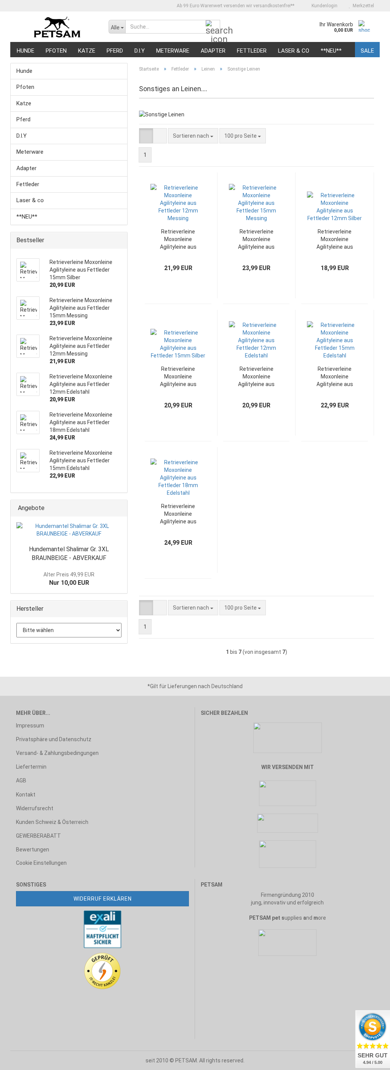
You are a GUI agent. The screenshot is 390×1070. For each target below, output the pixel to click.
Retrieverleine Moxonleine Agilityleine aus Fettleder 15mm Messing (256, 239)
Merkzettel (362, 5)
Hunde (25, 50)
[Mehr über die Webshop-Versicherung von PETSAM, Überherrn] (102, 928)
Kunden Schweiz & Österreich (52, 822)
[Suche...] (213, 27)
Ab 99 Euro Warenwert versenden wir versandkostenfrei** (235, 5)
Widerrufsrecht (34, 808)
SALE (367, 50)
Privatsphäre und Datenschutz (53, 739)
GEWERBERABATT (38, 836)
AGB (21, 780)
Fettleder (252, 50)
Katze (86, 50)
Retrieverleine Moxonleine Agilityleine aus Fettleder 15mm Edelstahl (335, 377)
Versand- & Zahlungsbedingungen (57, 753)
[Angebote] (119, 508)
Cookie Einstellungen (41, 863)
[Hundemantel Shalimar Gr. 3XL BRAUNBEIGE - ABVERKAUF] (68, 529)
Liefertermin (31, 767)
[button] (146, 135)
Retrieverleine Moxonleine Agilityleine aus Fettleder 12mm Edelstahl (256, 377)
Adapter (213, 50)
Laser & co (293, 50)
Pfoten (56, 50)
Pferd (115, 50)
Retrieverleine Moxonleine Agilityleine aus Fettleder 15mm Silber (178, 377)
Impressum (30, 725)
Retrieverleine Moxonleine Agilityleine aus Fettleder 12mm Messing (178, 239)
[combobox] (193, 135)
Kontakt (25, 795)
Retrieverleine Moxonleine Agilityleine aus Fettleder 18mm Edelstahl (178, 514)
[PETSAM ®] (56, 26)
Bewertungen (32, 849)
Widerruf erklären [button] (103, 899)
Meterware (172, 50)
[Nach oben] (21, 1058)
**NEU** (331, 50)
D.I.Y (139, 50)
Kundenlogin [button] (323, 5)
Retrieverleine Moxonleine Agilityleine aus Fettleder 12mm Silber (335, 239)
